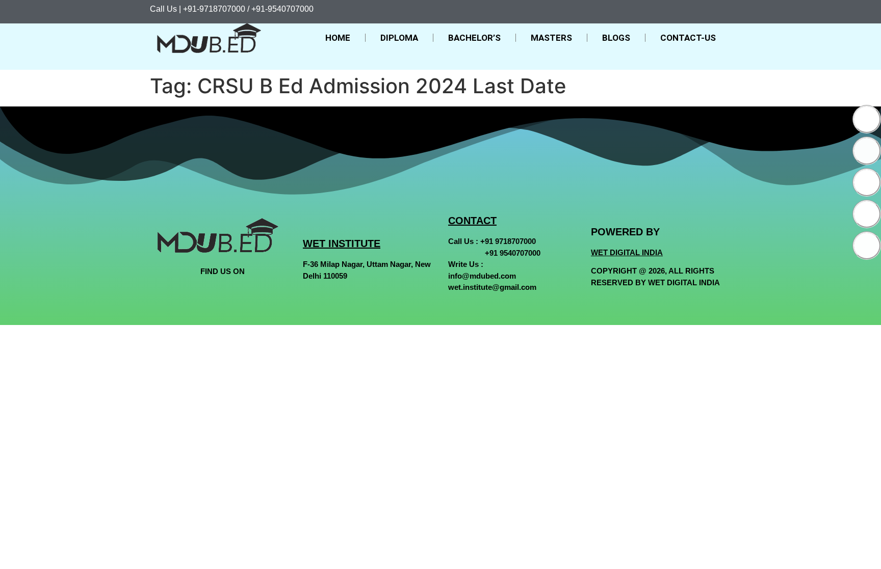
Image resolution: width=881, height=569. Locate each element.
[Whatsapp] (866, 214)
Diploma (399, 38)
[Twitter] (866, 151)
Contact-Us (688, 38)
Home (337, 38)
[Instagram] (866, 182)
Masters (551, 38)
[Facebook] (866, 119)
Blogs (616, 38)
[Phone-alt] (866, 245)
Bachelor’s (474, 38)
